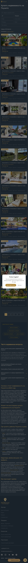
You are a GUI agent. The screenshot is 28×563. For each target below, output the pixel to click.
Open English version (11, 285)
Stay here (20, 285)
